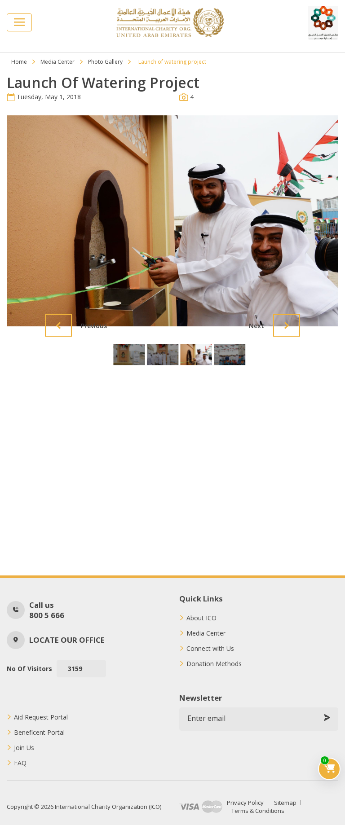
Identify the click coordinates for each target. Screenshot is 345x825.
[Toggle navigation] (19, 22)
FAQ (20, 763)
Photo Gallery (105, 62)
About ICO (201, 618)
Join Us (24, 748)
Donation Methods (214, 664)
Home (19, 62)
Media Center (57, 62)
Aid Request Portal (41, 717)
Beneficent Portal (39, 732)
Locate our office (67, 640)
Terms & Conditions (257, 811)
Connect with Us (210, 648)
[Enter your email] (327, 718)
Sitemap (285, 803)
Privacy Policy (245, 803)
